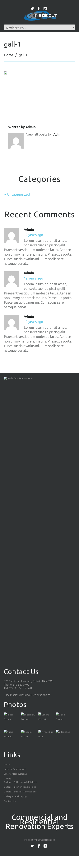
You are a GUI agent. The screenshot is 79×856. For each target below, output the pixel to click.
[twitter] (32, 8)
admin (31, 127)
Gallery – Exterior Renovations (20, 791)
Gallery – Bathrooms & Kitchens (20, 782)
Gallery (7, 778)
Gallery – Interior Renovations (20, 787)
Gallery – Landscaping (15, 796)
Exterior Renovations (15, 774)
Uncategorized (18, 194)
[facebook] (39, 8)
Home (8, 55)
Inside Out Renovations (36, 840)
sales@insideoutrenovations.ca (31, 695)
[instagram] (45, 8)
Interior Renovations (15, 769)
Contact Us (10, 801)
